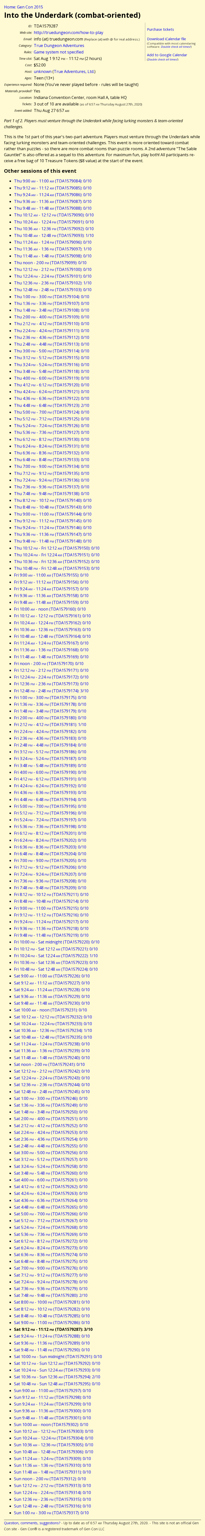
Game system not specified (59, 52)
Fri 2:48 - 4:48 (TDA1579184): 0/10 (50, 745)
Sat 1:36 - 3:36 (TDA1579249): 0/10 (51, 1105)
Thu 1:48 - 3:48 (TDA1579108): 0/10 (51, 310)
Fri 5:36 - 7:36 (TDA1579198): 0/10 (50, 826)
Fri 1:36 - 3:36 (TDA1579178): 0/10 (50, 704)
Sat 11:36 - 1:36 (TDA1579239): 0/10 (52, 1050)
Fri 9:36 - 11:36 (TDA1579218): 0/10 (51, 928)
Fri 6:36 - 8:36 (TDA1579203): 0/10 (50, 847)
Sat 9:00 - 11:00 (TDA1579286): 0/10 (52, 1322)
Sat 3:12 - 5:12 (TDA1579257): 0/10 (51, 1159)
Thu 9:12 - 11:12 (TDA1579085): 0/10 (53, 188)
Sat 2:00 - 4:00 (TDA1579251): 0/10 (51, 1118)
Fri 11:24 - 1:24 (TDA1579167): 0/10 (51, 643)
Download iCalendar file (166, 38)
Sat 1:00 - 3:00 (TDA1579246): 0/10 (51, 1098)
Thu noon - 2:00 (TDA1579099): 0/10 (50, 262)
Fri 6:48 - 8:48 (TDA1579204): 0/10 (50, 853)
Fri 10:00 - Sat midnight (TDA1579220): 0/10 (57, 942)
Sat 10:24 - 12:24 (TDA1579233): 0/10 (53, 1023)
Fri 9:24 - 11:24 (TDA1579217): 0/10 (51, 921)
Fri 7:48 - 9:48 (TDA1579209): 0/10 (50, 887)
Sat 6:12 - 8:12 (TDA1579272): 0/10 (51, 1241)
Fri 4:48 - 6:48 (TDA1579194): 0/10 (50, 799)
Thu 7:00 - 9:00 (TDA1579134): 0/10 (51, 466)
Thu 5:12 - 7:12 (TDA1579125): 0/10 (51, 419)
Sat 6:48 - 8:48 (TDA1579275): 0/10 (51, 1261)
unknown (43, 71)
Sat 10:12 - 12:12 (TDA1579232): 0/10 (53, 1017)
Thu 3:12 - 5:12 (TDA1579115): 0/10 (51, 357)
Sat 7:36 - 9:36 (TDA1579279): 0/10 (51, 1288)
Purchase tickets (160, 29)
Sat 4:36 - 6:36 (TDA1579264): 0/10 (51, 1200)
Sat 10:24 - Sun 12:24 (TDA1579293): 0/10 (57, 1370)
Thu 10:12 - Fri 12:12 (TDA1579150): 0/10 (57, 548)
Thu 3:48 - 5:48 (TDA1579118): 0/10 (51, 371)
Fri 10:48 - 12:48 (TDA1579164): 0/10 (52, 636)
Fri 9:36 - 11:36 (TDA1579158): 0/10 (51, 595)
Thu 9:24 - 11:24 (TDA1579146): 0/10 (53, 527)
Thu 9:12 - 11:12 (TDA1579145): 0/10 (53, 521)
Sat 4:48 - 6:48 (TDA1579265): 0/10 (51, 1207)
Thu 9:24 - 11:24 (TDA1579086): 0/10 (53, 194)
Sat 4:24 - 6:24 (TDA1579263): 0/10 (51, 1193)
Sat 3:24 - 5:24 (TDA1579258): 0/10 (51, 1166)
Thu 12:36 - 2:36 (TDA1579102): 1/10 (53, 283)
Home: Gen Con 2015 (23, 7)
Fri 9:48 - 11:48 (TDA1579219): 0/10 (51, 935)
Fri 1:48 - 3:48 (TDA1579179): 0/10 (50, 711)
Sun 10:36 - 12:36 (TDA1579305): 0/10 (53, 1445)
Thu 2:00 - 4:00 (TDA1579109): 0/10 (51, 317)
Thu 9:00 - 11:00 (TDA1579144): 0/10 (53, 514)
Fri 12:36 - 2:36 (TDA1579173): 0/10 (51, 684)
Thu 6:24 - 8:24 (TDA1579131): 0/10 (51, 446)
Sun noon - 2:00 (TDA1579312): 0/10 (50, 1479)
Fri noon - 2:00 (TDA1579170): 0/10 (49, 663)
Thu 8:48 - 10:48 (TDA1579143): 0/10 (53, 507)
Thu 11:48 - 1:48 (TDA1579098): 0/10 (53, 256)
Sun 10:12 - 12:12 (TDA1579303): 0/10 (53, 1431)
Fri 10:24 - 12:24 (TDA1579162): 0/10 (52, 623)
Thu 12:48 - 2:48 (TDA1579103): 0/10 (53, 289)
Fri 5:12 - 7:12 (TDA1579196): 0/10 (50, 813)
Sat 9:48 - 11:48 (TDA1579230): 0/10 (52, 1003)
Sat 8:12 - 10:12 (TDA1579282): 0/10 (52, 1309)
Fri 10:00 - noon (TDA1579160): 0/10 (50, 609)
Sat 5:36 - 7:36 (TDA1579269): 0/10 (51, 1234)
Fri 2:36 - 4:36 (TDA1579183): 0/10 (50, 738)
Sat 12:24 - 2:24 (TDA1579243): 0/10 (52, 1078)
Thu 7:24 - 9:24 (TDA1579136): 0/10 (51, 480)
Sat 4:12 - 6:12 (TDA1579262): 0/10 (51, 1186)
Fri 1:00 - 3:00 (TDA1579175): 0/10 (50, 697)
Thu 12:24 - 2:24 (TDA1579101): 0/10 (53, 276)
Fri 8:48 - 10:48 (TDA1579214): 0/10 (51, 901)
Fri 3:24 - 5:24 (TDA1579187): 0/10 (50, 758)
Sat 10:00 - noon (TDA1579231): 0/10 (50, 1010)
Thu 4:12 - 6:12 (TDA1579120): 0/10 (51, 385)
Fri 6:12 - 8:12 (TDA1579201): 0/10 (50, 833)
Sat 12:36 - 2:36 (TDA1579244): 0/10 (52, 1084)
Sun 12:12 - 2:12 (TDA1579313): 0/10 (52, 1485)
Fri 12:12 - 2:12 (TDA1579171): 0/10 (51, 670)
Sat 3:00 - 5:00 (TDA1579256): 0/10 (51, 1152)
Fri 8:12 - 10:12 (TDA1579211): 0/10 (51, 894)
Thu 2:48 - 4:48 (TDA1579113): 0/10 (51, 344)
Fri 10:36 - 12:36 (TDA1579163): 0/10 (52, 629)
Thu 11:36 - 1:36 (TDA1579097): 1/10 (53, 249)
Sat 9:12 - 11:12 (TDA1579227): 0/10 (52, 983)
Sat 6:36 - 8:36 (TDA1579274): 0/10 (51, 1254)
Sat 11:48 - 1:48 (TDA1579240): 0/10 (52, 1057)
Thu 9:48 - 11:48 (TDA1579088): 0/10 (53, 208)
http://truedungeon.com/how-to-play (68, 32)
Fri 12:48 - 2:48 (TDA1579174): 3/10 (51, 691)
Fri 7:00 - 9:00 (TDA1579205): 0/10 (50, 860)
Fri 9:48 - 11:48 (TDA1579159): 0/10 (51, 602)
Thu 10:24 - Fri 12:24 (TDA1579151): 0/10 (57, 555)
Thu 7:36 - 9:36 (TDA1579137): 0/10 (51, 487)
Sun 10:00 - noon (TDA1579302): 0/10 (51, 1424)
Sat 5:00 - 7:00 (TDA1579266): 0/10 (51, 1214)
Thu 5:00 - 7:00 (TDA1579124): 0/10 (51, 412)
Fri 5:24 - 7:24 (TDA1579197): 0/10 (50, 819)
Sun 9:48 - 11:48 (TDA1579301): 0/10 (52, 1418)
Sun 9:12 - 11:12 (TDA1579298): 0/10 (52, 1397)
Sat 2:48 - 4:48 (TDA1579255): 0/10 (51, 1146)
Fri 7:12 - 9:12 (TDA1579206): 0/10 (50, 867)
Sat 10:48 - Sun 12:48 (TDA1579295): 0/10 (57, 1384)
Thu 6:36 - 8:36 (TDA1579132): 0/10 (51, 453)
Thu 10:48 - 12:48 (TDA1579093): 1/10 (54, 235)
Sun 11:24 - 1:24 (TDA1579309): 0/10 (52, 1458)
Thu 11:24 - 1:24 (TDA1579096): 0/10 (53, 242)
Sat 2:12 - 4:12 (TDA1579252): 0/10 (51, 1125)
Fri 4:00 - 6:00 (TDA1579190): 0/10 (50, 772)
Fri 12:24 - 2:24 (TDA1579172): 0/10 (51, 677)
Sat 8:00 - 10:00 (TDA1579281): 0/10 (52, 1302)
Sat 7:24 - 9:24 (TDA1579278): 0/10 (51, 1282)
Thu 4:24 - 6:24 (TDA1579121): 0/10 (51, 391)
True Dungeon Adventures (59, 45)
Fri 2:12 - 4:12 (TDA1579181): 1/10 (50, 724)
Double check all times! (176, 46)
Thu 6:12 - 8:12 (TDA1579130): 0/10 (51, 439)
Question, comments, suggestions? (32, 1523)
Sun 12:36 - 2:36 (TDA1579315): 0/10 (52, 1499)
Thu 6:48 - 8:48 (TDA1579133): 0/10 (51, 459)
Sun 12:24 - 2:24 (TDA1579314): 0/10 (52, 1492)
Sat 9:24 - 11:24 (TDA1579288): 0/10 (52, 1336)
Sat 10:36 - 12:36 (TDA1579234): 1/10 (53, 1030)
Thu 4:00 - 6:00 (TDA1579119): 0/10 (51, 378)
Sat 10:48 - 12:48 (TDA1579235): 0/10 (53, 1037)
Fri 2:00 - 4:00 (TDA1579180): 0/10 (50, 718)
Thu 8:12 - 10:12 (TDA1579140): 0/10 (53, 500)
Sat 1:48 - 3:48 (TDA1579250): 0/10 (51, 1112)
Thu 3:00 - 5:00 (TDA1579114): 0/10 (51, 351)
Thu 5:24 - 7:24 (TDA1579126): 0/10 (51, 425)
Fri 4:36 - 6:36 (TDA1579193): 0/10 (50, 792)
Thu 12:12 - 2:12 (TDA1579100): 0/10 (53, 269)
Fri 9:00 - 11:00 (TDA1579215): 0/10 (51, 908)
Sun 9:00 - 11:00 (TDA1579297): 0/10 (52, 1390)
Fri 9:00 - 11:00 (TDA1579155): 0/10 (51, 575)
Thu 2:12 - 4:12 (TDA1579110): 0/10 (51, 323)
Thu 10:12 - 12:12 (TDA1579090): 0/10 (54, 215)
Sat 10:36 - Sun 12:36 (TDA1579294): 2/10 (57, 1377)
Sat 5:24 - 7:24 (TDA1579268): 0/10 (51, 1227)
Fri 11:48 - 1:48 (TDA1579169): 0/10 (51, 657)
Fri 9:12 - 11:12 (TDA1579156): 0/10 (51, 582)
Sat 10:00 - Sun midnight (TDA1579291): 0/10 (58, 1356)
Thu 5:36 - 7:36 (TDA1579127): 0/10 (51, 432)
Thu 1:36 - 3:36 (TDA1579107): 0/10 (51, 303)
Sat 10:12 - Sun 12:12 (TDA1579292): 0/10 (57, 1363)
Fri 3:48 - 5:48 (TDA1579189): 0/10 (50, 765)
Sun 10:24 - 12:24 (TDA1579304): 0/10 (53, 1438)
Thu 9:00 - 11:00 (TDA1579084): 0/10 (53, 181)
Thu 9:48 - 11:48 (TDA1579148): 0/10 (53, 541)
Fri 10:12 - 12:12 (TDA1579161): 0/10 (52, 616)
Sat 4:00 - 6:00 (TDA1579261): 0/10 (51, 1180)
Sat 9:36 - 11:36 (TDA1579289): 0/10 (52, 1343)
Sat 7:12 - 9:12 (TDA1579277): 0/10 (51, 1275)
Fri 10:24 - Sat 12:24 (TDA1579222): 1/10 (56, 955)
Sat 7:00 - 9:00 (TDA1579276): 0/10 (51, 1268)
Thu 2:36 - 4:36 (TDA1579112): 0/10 (51, 337)
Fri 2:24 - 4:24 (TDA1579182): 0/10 (50, 731)
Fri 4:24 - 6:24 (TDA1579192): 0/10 (50, 785)
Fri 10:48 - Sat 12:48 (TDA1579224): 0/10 (56, 969)
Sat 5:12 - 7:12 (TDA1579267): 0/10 (51, 1220)
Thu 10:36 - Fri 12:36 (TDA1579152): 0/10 (57, 561)
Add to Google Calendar (167, 54)
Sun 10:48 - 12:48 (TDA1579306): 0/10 (53, 1452)
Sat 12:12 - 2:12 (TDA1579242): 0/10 (52, 1071)
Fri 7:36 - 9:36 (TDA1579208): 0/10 (50, 881)
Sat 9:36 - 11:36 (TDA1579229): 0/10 (52, 996)
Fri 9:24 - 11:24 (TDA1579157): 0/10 (51, 589)
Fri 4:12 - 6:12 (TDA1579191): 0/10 (50, 779)
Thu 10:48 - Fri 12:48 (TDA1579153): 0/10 (57, 568)
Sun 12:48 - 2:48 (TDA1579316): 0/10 (52, 1506)
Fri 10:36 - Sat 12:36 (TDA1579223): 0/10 (56, 962)
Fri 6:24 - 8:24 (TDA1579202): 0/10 (50, 840)
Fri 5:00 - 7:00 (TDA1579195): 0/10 (50, 806)
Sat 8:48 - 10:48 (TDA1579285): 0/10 (52, 1316)
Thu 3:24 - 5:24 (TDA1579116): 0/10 (51, 364)
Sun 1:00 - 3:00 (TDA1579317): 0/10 (51, 1513)
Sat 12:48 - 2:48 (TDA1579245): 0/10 (52, 1091)
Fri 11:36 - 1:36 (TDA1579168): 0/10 (51, 650)
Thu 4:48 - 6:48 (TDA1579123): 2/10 (51, 405)
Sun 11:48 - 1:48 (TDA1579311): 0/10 (52, 1472)
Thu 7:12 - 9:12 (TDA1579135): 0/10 (51, 473)
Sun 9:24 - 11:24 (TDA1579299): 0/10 (52, 1404)
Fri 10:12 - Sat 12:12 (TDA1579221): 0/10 (56, 949)
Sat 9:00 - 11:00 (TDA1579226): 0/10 (52, 976)
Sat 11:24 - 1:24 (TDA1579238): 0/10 (52, 1044)
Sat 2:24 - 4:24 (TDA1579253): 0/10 (51, 1132)
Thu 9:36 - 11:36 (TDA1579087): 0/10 (53, 201)
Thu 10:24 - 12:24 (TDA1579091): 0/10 (54, 222)
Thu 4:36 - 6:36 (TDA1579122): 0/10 (51, 398)
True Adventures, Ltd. (74, 71)
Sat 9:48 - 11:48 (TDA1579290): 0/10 (52, 1350)
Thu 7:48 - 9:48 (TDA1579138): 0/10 (51, 493)
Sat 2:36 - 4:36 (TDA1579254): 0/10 (51, 1139)
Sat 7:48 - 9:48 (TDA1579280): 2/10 (51, 1295)
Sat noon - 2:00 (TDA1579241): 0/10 (49, 1064)
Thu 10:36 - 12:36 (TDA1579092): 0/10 (54, 228)
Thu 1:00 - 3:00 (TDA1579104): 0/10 (51, 296)
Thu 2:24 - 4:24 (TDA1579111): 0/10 (51, 330)
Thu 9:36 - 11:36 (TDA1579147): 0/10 (53, 534)
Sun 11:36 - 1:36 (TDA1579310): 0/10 (52, 1465)
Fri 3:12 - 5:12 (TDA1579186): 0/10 (50, 752)
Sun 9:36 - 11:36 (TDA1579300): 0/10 (52, 1411)
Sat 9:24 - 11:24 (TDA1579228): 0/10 (52, 989)
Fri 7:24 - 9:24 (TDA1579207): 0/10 (50, 874)
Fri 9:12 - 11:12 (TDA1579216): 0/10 (51, 915)
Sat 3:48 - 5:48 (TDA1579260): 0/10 (51, 1173)
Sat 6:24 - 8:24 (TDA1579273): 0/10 (51, 1248)
